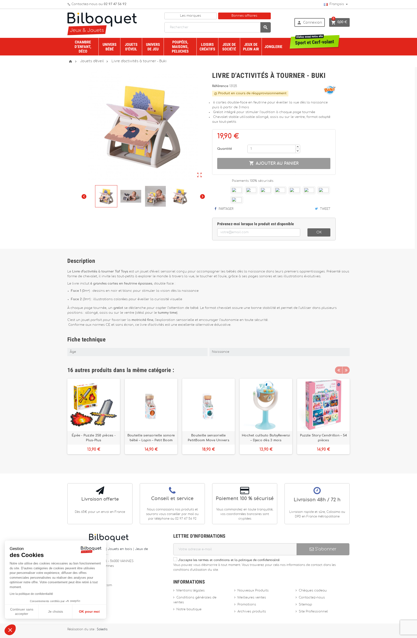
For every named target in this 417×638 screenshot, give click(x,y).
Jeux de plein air (251, 46)
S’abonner (325, 549)
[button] (10, 630)
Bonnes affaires (244, 15)
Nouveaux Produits (253, 590)
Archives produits (251, 611)
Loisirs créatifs (207, 46)
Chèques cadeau (313, 590)
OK (319, 232)
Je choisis (55, 611)
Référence (220, 86)
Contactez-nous (312, 597)
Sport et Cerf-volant (314, 40)
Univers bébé (110, 46)
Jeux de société (229, 46)
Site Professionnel (313, 611)
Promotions (246, 604)
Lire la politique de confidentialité (31, 594)
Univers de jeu (153, 46)
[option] (93, 419)
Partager (225, 208)
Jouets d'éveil (131, 46)
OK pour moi (89, 611)
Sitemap (305, 604)
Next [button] (346, 370)
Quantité (224, 148)
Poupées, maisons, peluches (180, 47)
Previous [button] (338, 370)
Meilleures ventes (251, 597)
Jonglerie (273, 46)
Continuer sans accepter (21, 611)
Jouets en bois (120, 549)
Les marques (190, 15)
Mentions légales (190, 590)
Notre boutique (189, 609)
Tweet (324, 208)
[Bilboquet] (102, 23)
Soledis (102, 629)
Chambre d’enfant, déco (83, 47)
